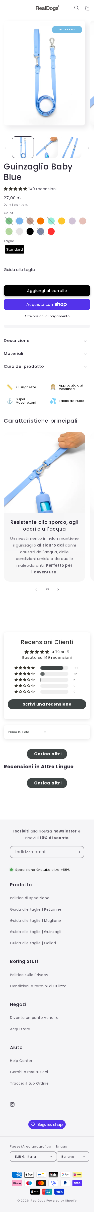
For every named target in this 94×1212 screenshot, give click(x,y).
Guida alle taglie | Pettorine (35, 909)
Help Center (21, 1060)
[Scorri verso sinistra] (5, 148)
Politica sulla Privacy (29, 974)
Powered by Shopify (61, 1201)
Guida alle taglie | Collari (33, 942)
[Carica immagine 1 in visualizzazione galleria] (23, 147)
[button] (6, 7)
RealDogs (38, 1201)
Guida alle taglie (19, 270)
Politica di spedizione (29, 897)
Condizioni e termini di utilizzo (38, 986)
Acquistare (20, 1029)
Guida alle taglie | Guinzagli (35, 931)
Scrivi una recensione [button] (47, 704)
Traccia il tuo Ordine (29, 1083)
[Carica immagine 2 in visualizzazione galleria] (46, 147)
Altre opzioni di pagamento (47, 316)
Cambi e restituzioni (29, 1071)
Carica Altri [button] (47, 754)
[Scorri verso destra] (88, 148)
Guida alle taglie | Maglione (35, 920)
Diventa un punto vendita (34, 1017)
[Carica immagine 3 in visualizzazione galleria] (70, 147)
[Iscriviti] (78, 852)
